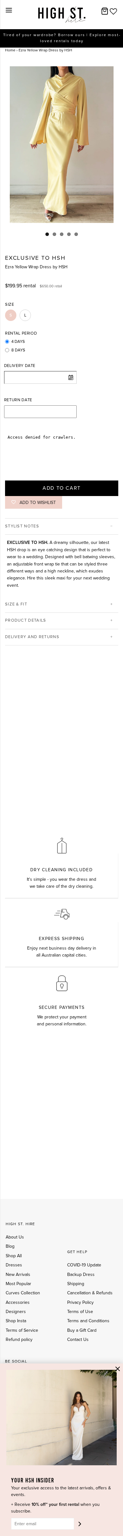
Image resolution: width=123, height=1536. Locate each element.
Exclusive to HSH (35, 258)
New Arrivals (18, 1274)
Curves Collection (23, 1293)
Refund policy (19, 1339)
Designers (16, 1312)
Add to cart (62, 488)
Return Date (18, 400)
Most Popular (18, 1284)
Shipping (75, 1284)
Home (10, 50)
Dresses (14, 1265)
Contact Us (78, 1339)
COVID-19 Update (84, 1265)
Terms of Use (80, 1312)
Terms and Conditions (88, 1321)
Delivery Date (19, 366)
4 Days (18, 342)
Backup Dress (81, 1274)
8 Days (18, 350)
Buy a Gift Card (82, 1330)
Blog (10, 1246)
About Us (15, 1237)
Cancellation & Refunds (90, 1293)
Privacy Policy (80, 1302)
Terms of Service (22, 1330)
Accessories (18, 1302)
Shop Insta (16, 1321)
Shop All (14, 1256)
